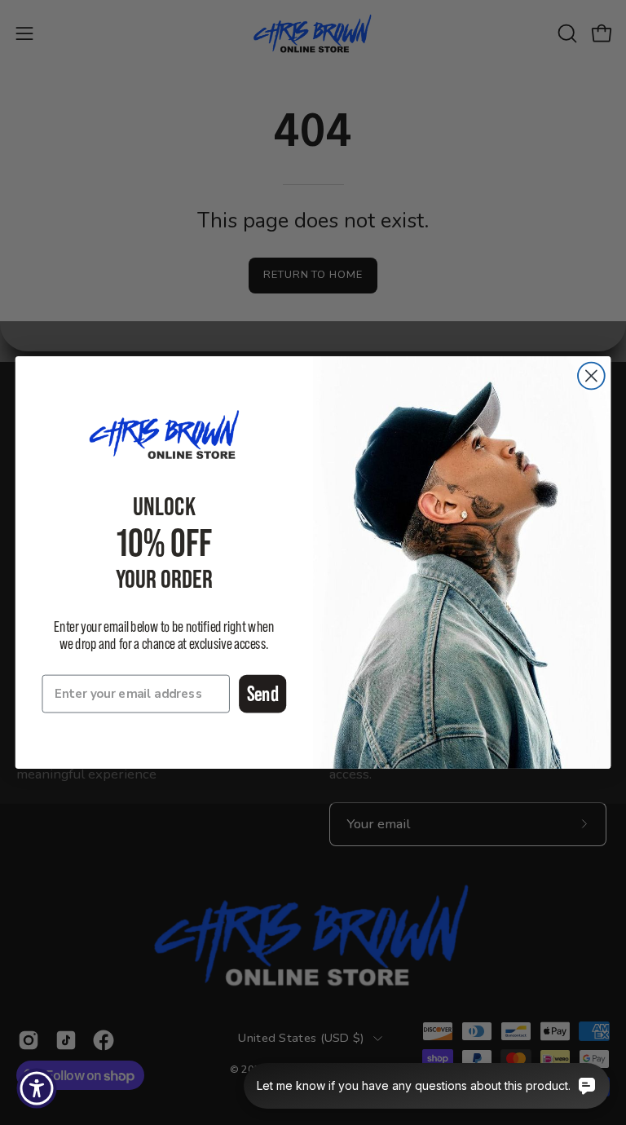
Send (263, 694)
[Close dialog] (591, 376)
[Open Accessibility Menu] (36, 1088)
